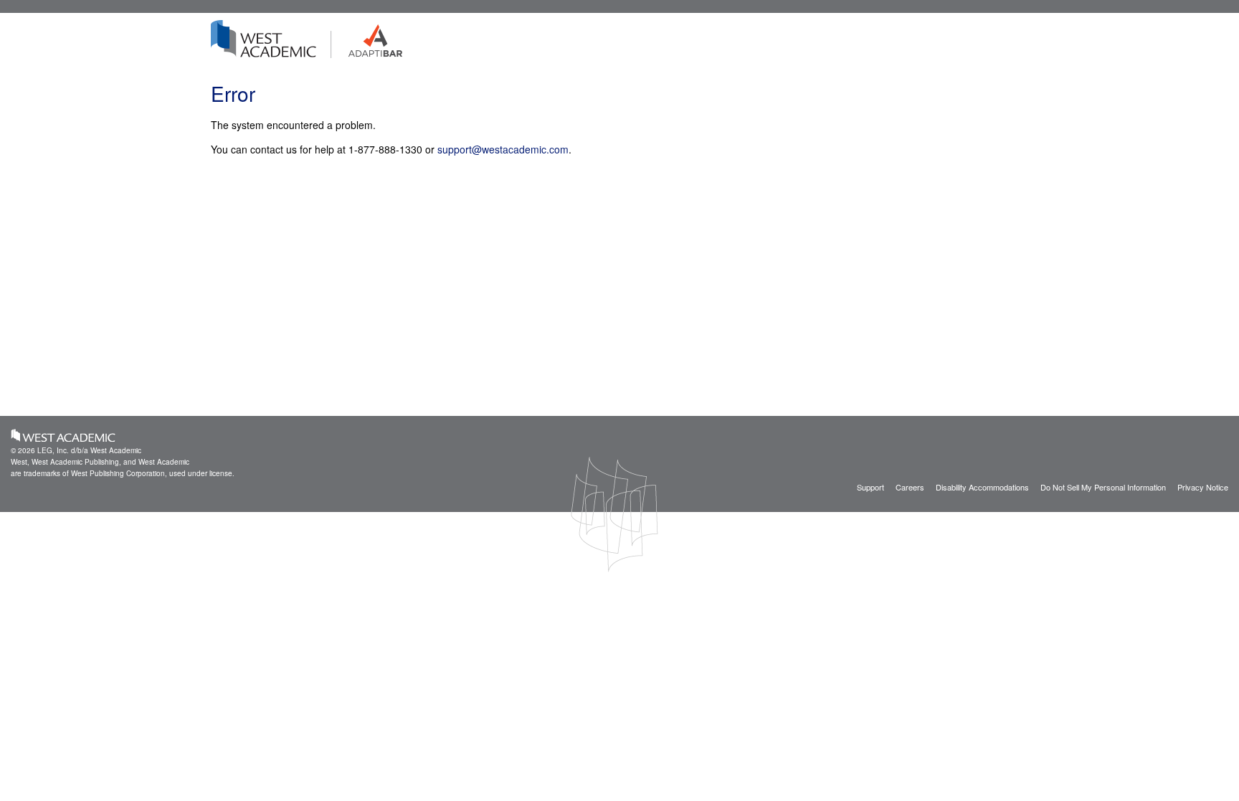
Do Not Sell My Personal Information (1103, 487)
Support (870, 487)
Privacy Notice (1202, 487)
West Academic (63, 435)
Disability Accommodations (982, 487)
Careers (910, 487)
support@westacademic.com (503, 149)
